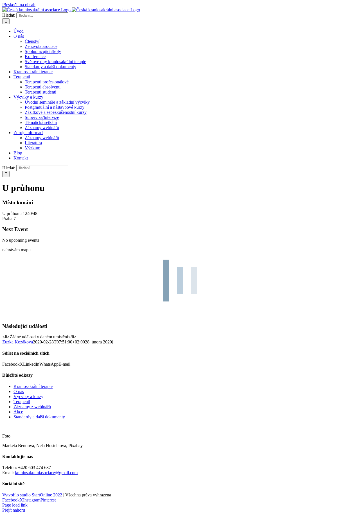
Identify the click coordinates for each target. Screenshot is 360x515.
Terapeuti (22, 401)
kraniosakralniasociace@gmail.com (46, 472)
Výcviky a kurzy (28, 396)
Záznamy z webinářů (32, 406)
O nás (19, 391)
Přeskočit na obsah (18, 4)
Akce (18, 411)
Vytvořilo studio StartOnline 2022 (32, 494)
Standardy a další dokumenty (39, 416)
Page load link (15, 505)
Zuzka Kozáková (17, 341)
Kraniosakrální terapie (33, 386)
